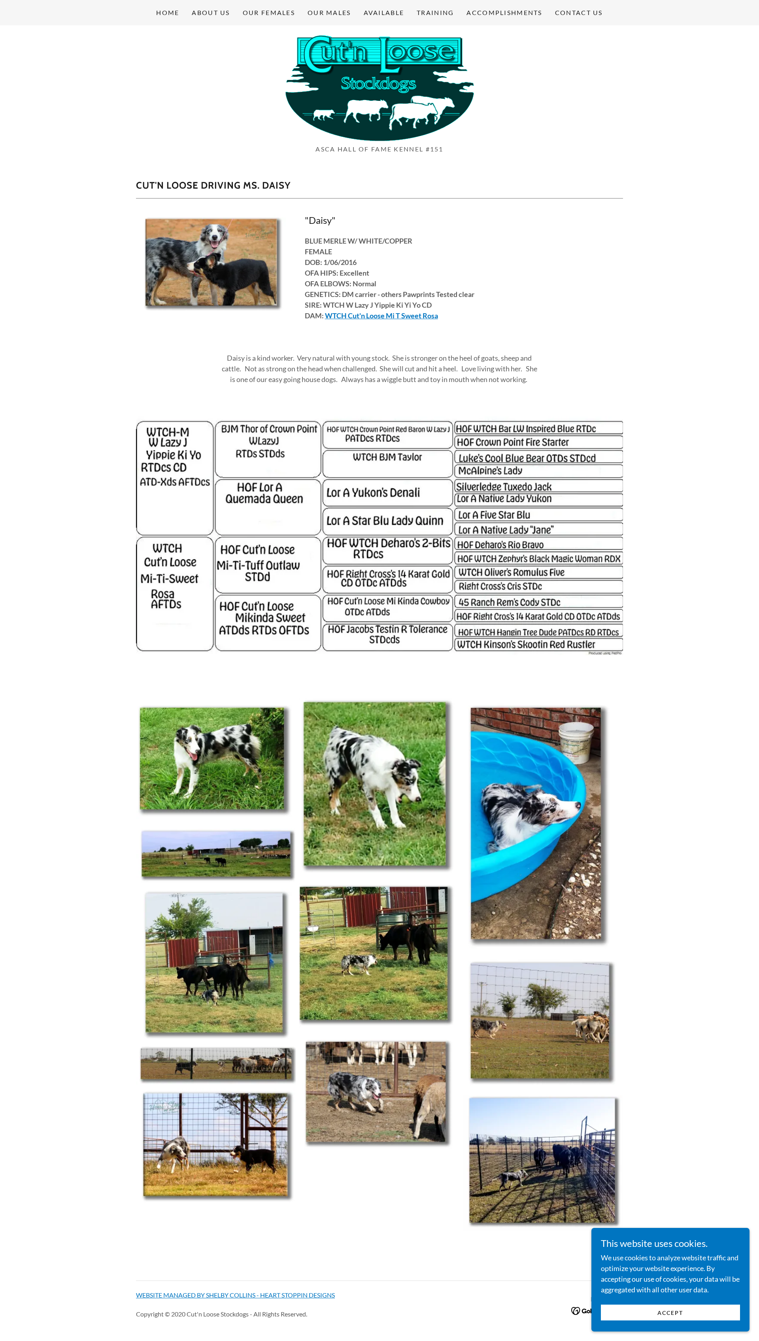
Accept (670, 1312)
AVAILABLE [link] (384, 12)
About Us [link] (211, 12)
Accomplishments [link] (504, 12)
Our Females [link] (269, 12)
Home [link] (167, 12)
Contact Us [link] (579, 12)
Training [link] (435, 12)
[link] (380, 87)
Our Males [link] (329, 12)
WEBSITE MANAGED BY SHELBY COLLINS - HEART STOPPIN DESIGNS (235, 1295)
